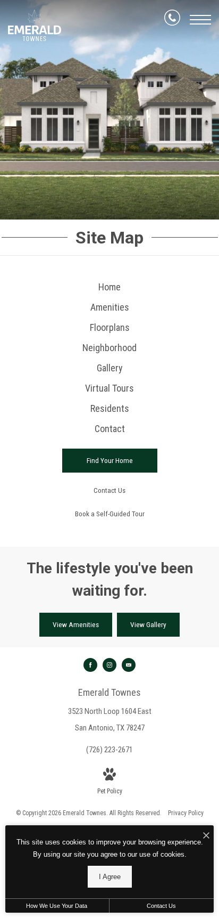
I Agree (110, 877)
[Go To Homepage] (34, 26)
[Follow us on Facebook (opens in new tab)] (90, 665)
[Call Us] (172, 20)
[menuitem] (109, 287)
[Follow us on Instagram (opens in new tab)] (109, 665)
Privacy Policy (186, 813)
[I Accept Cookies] (206, 836)
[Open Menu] (200, 20)
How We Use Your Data (56, 906)
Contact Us (161, 906)
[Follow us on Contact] (129, 665)
